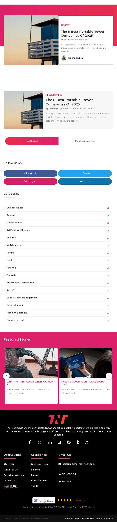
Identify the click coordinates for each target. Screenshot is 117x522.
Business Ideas (39, 464)
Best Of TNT (11, 486)
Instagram (31, 181)
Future (34, 475)
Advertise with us (14, 475)
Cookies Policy (72, 518)
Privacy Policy (87, 518)
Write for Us (11, 469)
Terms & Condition (104, 518)
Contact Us (10, 480)
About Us (9, 464)
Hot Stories (32, 141)
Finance (35, 469)
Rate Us (80, 500)
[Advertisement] (59, 77)
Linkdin (86, 181)
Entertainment (39, 480)
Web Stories (65, 481)
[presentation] (6, 376)
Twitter (86, 173)
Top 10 (34, 486)
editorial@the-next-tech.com (78, 464)
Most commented (85, 141)
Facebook (31, 173)
